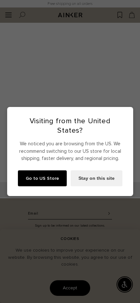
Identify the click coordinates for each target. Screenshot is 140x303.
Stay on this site (96, 178)
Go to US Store (42, 178)
